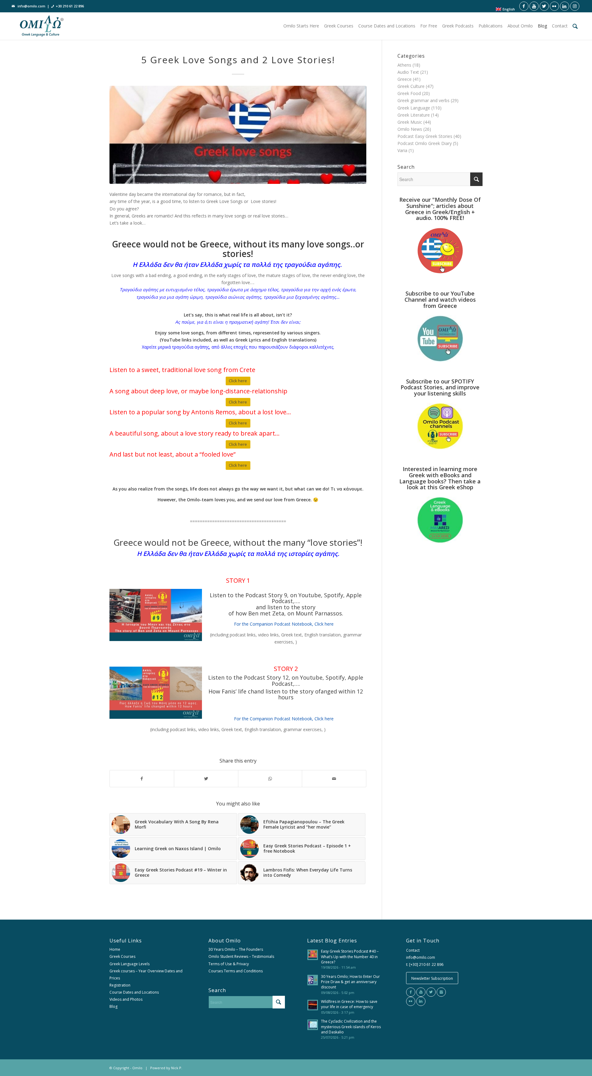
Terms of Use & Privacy (228, 963)
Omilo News (409, 129)
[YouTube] (421, 992)
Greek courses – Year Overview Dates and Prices (146, 974)
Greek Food (409, 93)
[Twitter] (431, 992)
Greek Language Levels (129, 963)
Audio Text (408, 72)
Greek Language (413, 108)
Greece (404, 79)
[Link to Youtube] (534, 6)
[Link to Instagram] (574, 6)
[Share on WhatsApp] (270, 778)
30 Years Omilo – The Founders (235, 949)
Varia (402, 150)
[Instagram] (441, 992)
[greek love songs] (237, 135)
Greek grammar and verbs (423, 100)
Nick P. (176, 1068)
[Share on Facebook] (142, 778)
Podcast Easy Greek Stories (424, 136)
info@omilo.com (31, 6)
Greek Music (409, 122)
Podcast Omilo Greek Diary (424, 143)
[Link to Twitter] (544, 6)
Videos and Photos (125, 999)
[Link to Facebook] (523, 6)
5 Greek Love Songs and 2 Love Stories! (238, 59)
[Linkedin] (421, 1001)
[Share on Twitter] (206, 778)
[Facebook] (410, 992)
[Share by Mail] (334, 778)
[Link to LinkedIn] (564, 6)
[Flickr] (410, 1001)
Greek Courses (122, 956)
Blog (113, 1006)
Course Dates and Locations (134, 992)
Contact (413, 950)
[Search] (575, 26)
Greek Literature (413, 115)
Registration (119, 985)
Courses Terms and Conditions (235, 971)
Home (114, 949)
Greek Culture (411, 86)
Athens (404, 65)
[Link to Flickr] (554, 6)
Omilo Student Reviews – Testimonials (241, 956)
